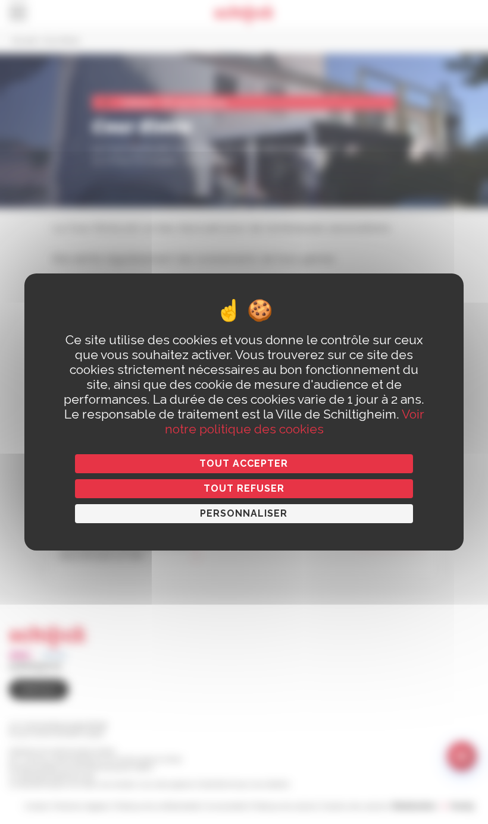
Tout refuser (244, 488)
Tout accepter (243, 463)
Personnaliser (243, 513)
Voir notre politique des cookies (294, 421)
